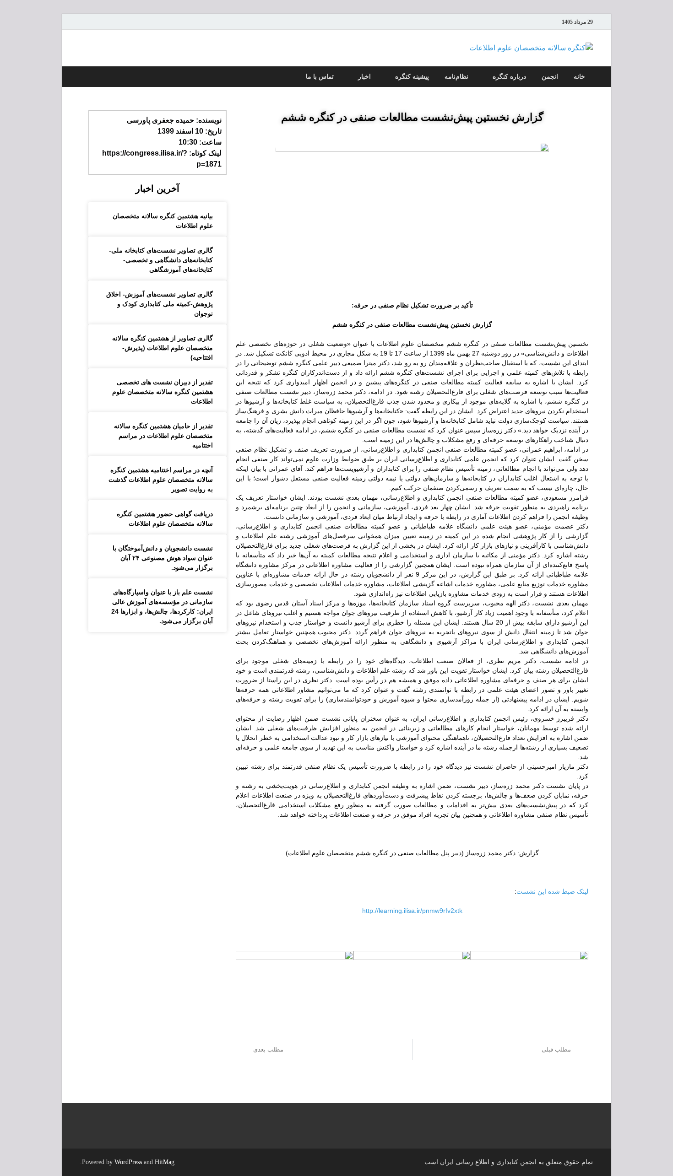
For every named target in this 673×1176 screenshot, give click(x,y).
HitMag (164, 1162)
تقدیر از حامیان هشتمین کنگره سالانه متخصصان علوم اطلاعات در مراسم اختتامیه (163, 435)
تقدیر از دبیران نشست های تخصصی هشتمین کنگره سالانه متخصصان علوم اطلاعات (162, 391)
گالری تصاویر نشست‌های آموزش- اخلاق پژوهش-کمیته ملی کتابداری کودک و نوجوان (159, 304)
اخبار (364, 76)
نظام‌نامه (456, 76)
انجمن (550, 76)
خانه (579, 76)
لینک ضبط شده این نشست (552, 891)
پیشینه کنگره (412, 76)
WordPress (128, 1162)
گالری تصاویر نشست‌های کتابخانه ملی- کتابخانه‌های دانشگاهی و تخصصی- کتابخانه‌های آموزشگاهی (161, 260)
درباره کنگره (509, 76)
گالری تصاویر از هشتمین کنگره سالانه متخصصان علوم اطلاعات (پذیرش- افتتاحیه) (162, 347)
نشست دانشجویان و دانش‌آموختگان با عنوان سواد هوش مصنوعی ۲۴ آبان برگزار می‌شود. (163, 558)
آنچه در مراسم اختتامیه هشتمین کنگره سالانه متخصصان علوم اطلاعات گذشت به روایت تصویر (161, 479)
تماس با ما (320, 76)
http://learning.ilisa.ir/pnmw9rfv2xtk (412, 910)
